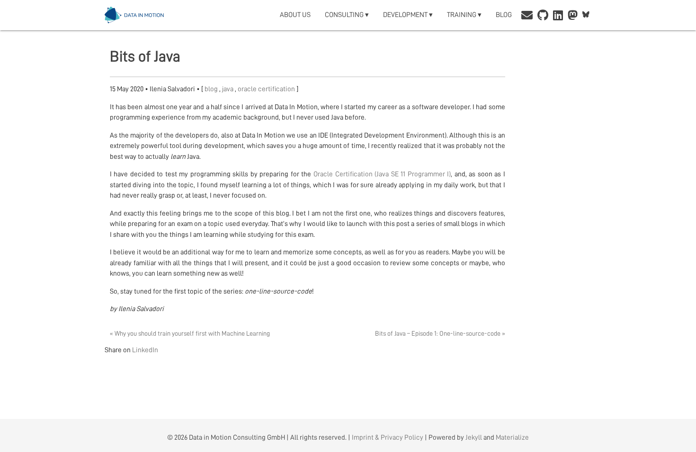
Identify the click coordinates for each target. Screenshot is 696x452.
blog (212, 89)
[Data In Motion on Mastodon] (572, 16)
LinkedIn (145, 350)
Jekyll (473, 437)
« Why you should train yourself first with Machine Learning (190, 333)
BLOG (504, 14)
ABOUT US (295, 14)
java (228, 89)
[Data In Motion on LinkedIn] (558, 16)
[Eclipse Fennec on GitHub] (543, 16)
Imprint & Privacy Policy (387, 437)
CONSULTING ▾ (347, 14)
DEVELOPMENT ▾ (408, 14)
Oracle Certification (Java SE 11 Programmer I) (382, 174)
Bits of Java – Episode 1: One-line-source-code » (440, 333)
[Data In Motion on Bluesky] (586, 15)
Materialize (512, 437)
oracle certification (267, 89)
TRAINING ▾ (464, 14)
